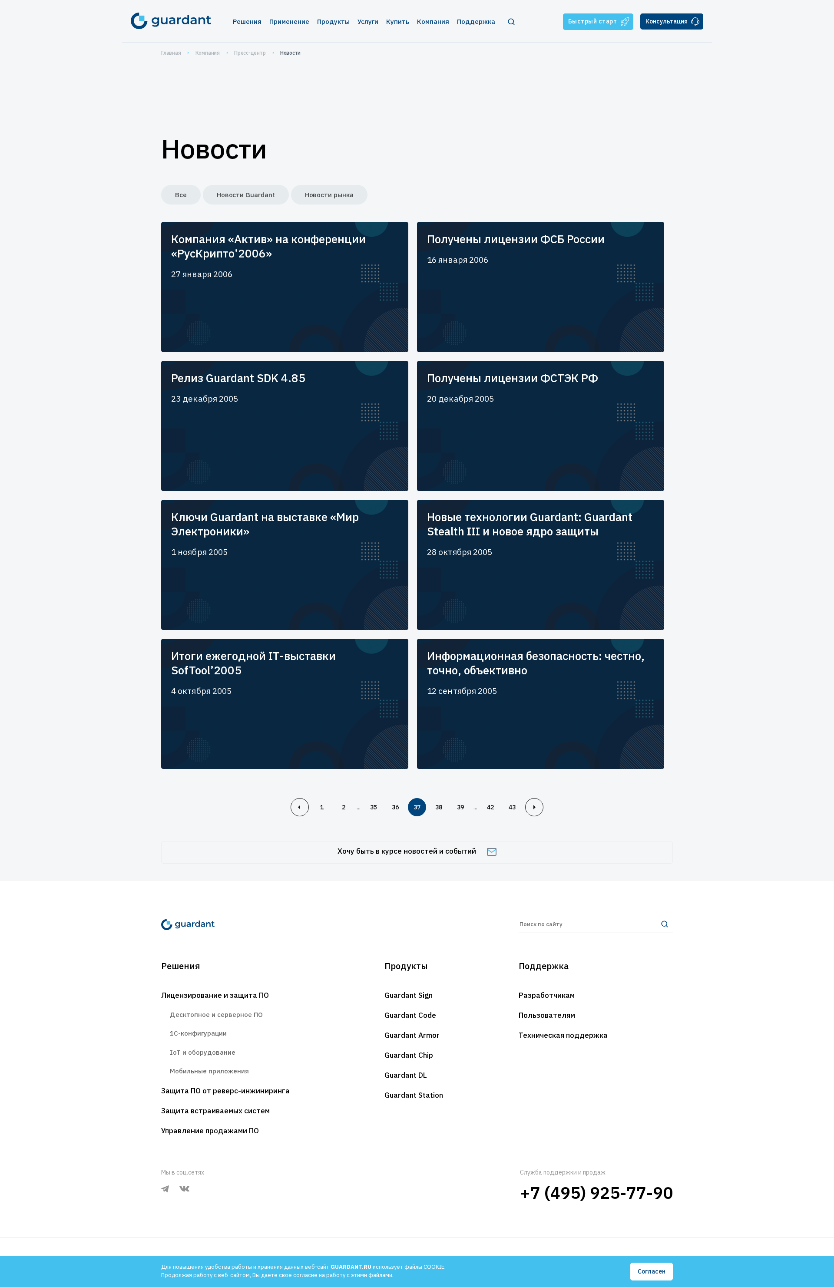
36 (395, 807)
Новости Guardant (246, 195)
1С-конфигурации (198, 1033)
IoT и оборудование (202, 1052)
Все (181, 195)
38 (438, 807)
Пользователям (547, 1015)
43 (512, 807)
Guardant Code (410, 1015)
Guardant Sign (408, 995)
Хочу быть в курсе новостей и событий (407, 851)
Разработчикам (547, 995)
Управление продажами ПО (210, 1130)
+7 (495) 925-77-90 (596, 1192)
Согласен (651, 1271)
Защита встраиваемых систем (215, 1110)
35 (373, 807)
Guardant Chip (408, 1055)
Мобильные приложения (209, 1071)
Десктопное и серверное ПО (216, 1014)
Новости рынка (329, 195)
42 (490, 807)
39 (460, 807)
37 (417, 807)
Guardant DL (405, 1075)
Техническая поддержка (563, 1035)
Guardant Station (413, 1095)
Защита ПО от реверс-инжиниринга (225, 1091)
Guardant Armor (412, 1035)
